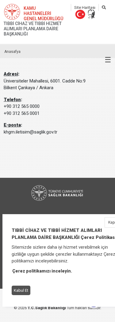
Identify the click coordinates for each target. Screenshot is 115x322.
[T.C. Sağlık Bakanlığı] (57, 193)
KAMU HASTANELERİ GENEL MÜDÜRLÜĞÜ (43, 13)
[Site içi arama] (104, 7)
